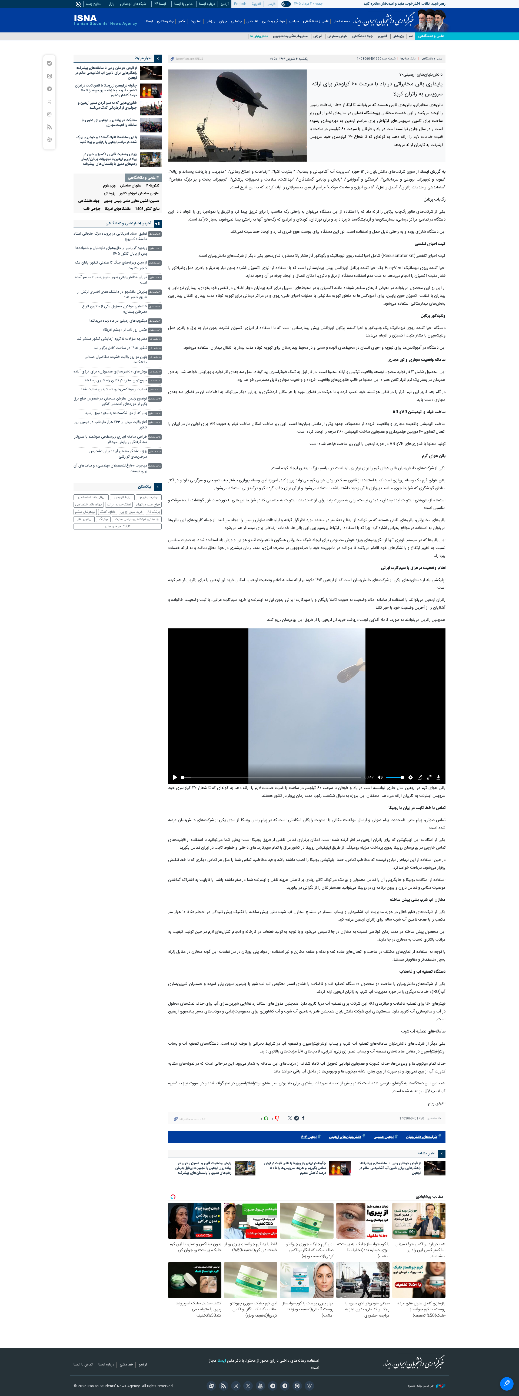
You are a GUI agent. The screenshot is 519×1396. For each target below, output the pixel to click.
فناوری (382, 36)
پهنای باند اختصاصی (91, 497)
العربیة (256, 4)
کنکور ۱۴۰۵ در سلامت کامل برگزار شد (120, 348)
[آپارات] (210, 1386)
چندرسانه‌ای (165, 21)
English (240, 4)
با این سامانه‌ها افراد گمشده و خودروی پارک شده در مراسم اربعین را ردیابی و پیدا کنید (106, 140)
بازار (111, 4)
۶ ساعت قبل (155, 248)
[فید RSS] (222, 1386)
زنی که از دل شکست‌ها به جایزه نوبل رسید (116, 413)
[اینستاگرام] (235, 1386)
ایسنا (384, 17)
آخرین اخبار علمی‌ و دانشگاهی (128, 223)
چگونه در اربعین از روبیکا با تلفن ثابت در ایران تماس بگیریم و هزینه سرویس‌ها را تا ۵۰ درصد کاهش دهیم (295, 1168)
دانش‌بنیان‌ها (259, 36)
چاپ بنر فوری (148, 497)
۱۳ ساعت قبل (154, 399)
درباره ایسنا (207, 4)
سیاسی (294, 21)
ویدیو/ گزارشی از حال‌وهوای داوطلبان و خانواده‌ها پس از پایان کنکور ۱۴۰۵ (111, 250)
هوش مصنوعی (337, 36)
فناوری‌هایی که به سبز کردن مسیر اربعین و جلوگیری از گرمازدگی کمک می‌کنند (107, 105)
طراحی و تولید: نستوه (421, 1386)
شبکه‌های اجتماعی (133, 4)
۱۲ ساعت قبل (155, 390)
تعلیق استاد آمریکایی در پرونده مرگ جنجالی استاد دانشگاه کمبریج (110, 236)
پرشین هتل (84, 519)
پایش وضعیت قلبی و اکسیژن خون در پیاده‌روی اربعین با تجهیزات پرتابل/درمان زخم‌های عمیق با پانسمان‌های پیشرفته (203, 1168)
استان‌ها (195, 21)
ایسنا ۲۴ (160, 4)
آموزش (317, 36)
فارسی (271, 4)
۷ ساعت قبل (155, 292)
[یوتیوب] (259, 1386)
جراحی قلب (92, 209)
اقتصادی (252, 21)
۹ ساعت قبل (155, 330)
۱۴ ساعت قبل (154, 413)
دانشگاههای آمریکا (118, 209)
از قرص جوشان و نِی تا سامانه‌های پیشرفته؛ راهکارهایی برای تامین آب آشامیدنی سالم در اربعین (390, 1168)
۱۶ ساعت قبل (155, 452)
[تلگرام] (271, 1386)
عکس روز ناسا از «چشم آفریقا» (124, 330)
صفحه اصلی (341, 21)
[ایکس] (247, 1386)
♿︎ (507, 1384)
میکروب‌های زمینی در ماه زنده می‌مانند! (118, 321)
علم (411, 36)
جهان (223, 21)
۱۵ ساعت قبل (154, 437)
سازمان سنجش (130, 186)
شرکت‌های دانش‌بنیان (421, 1137)
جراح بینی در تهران (148, 504)
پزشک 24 (153, 512)
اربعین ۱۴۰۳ (309, 1137)
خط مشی (126, 1365)
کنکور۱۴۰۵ (152, 186)
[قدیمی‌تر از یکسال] (434, 1168)
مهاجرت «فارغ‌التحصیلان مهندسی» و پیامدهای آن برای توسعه (110, 468)
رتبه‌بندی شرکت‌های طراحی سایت (137, 519)
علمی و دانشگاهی (315, 21)
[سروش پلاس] (284, 1386)
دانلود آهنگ (107, 512)
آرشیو (225, 4)
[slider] (271, 777)
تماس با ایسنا (184, 4)
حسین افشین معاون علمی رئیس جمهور (131, 201)
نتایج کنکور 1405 (147, 209)
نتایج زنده (93, 4)
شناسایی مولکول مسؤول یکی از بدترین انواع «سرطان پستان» (114, 309)
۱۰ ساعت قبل (155, 339)
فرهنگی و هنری (273, 21)
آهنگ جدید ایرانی (119, 504)
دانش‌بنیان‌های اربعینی (345, 1137)
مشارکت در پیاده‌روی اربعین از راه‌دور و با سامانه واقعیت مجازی (109, 123)
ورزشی (210, 21)
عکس (182, 21)
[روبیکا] (308, 1386)
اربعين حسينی (384, 1137)
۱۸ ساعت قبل (154, 466)
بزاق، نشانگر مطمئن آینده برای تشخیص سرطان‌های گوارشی (118, 454)
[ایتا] (296, 1386)
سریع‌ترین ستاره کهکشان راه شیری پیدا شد (115, 381)
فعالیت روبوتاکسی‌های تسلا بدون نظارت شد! (114, 389)
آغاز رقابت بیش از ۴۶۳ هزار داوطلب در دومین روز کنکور (110, 425)
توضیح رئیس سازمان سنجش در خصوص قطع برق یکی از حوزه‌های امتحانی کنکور (110, 401)
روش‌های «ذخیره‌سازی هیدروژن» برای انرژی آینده (110, 372)
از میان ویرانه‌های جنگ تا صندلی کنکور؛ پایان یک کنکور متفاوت (111, 265)
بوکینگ (103, 519)
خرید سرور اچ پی (131, 512)
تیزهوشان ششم (85, 512)
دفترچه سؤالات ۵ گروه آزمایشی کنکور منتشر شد (112, 339)
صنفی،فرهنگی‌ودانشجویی (290, 36)
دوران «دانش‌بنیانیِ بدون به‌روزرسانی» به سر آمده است (111, 280)
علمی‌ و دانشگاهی (431, 36)
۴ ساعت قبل (155, 234)
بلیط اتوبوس (122, 497)
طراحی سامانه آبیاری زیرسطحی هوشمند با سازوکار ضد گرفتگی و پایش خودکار (110, 439)
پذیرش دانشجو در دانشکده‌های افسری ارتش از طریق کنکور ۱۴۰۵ (112, 294)
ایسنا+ (148, 21)
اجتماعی (236, 21)
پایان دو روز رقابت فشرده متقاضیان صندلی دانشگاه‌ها (116, 359)
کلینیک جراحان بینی (117, 526)
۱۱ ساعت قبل (155, 381)
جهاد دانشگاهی (362, 36)
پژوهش (398, 36)
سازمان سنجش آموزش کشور (139, 193)
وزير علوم (109, 186)
